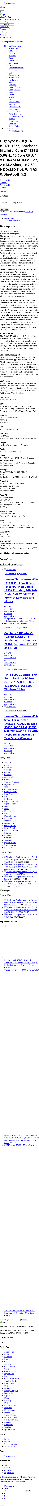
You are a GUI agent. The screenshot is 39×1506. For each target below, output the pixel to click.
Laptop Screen (14, 89)
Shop (6, 1465)
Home (11, 128)
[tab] (21, 218)
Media (11, 94)
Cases (11, 65)
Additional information (13, 221)
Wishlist (4, 26)
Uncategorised (10, 845)
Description (9, 218)
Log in (6, 1439)
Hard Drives (13, 80)
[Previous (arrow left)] (1, 1505)
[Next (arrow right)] (3, 1505)
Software (8, 838)
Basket (7, 1468)
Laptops (12, 92)
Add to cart (4, 209)
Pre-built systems (16, 116)
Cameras (12, 60)
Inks (10, 82)
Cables (11, 58)
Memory (12, 97)
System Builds (14, 126)
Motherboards (15, 106)
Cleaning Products (16, 68)
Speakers (12, 123)
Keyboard (12, 85)
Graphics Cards (15, 77)
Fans (10, 72)
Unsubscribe (9, 3)
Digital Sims (13, 70)
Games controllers (16, 75)
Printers (12, 119)
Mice (10, 99)
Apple (11, 51)
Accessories (13, 48)
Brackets (12, 55)
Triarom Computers (10, 1477)
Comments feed (10, 1444)
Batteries (12, 53)
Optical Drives (14, 111)
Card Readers (14, 63)
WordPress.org (10, 1446)
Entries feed (9, 1441)
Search (23, 1320)
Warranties (8, 847)
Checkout (8, 1470)
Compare (5, 29)
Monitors (12, 104)
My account (9, 1472)
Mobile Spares (14, 102)
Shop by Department (12, 46)
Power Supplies (15, 114)
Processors (13, 121)
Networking (13, 109)
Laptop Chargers (16, 87)
